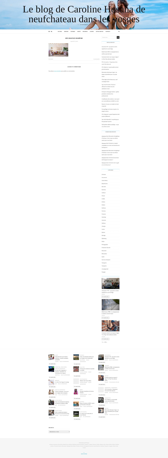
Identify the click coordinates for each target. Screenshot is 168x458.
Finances (104, 214)
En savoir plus (105, 296)
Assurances (104, 177)
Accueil (60, 31)
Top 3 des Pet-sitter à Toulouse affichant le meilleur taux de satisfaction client (108, 86)
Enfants (103, 202)
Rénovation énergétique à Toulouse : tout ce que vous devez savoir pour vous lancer (110, 138)
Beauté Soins (105, 183)
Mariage (103, 235)
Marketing (104, 238)
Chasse (103, 195)
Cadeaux (104, 192)
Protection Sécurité (106, 247)
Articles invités (115, 446)
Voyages (73, 31)
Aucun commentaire (64, 361)
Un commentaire (61, 405)
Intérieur (104, 223)
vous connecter (57, 71)
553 (105, 342)
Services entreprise (106, 259)
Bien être (104, 186)
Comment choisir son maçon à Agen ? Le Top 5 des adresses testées (111, 379)
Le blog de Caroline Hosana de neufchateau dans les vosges (84, 14)
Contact (108, 31)
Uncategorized (105, 269)
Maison (66, 31)
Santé (79, 31)
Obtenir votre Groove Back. (85, 380)
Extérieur (104, 208)
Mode (103, 241)
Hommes (104, 220)
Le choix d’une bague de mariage (62, 382)
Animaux (104, 174)
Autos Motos (99, 31)
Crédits (103, 198)
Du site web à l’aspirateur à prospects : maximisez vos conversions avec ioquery (60, 372)
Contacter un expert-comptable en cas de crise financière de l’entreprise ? (110, 145)
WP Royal (87, 442)
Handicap (104, 217)
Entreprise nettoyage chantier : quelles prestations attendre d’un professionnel (110, 94)
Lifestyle (103, 226)
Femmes (104, 211)
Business (85, 31)
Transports (104, 262)
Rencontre (104, 250)
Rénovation (104, 253)
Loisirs (92, 31)
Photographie (105, 244)
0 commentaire (96, 59)
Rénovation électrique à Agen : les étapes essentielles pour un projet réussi (109, 74)
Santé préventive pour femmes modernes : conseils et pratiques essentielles (61, 358)
